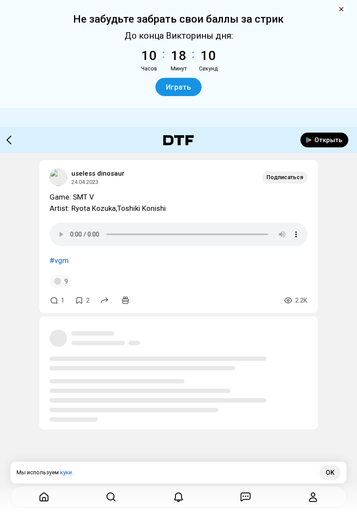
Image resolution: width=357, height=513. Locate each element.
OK (330, 472)
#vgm (59, 260)
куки (66, 472)
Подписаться (284, 177)
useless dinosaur (98, 173)
